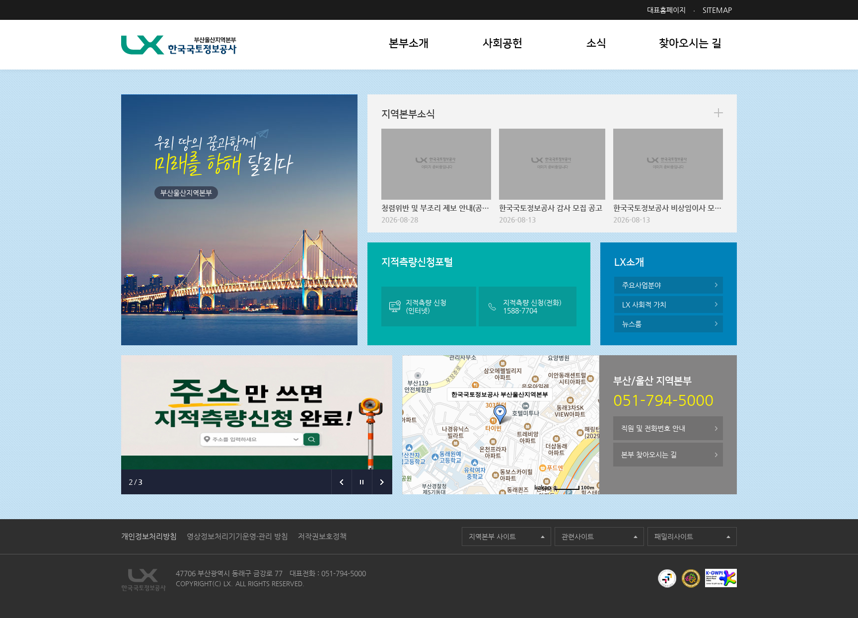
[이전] (341, 481)
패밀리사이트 (673, 537)
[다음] (382, 481)
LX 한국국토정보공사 (179, 45)
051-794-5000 (343, 573)
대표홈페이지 (666, 10)
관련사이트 (578, 537)
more (718, 112)
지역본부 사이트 (492, 537)
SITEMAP (717, 10)
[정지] (362, 481)
